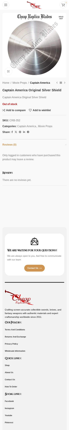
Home (5, 82)
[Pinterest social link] (20, 132)
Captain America (40, 82)
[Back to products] (61, 83)
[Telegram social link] (28, 132)
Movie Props (20, 82)
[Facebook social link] (12, 132)
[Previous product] (57, 83)
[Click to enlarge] (8, 71)
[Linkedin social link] (24, 132)
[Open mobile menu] (6, 5)
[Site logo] (34, 4)
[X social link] (16, 132)
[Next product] (65, 83)
